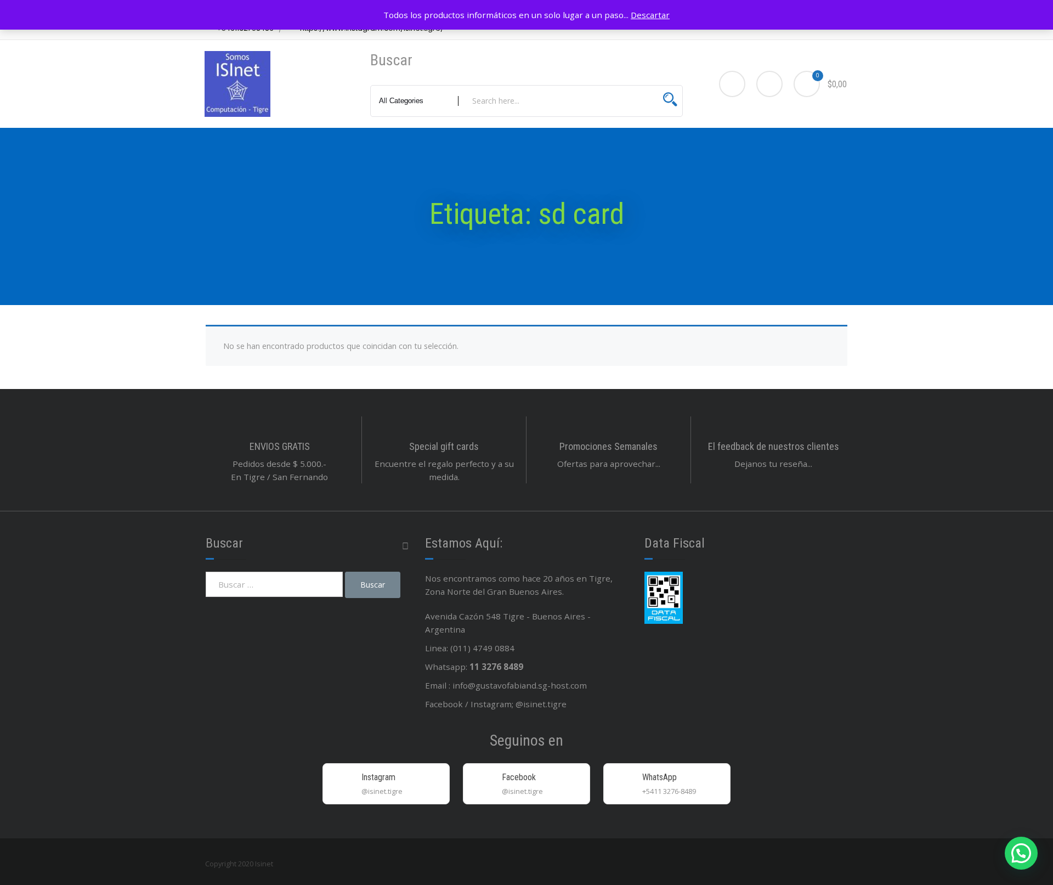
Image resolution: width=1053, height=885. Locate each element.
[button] (1021, 853)
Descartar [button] (650, 14)
